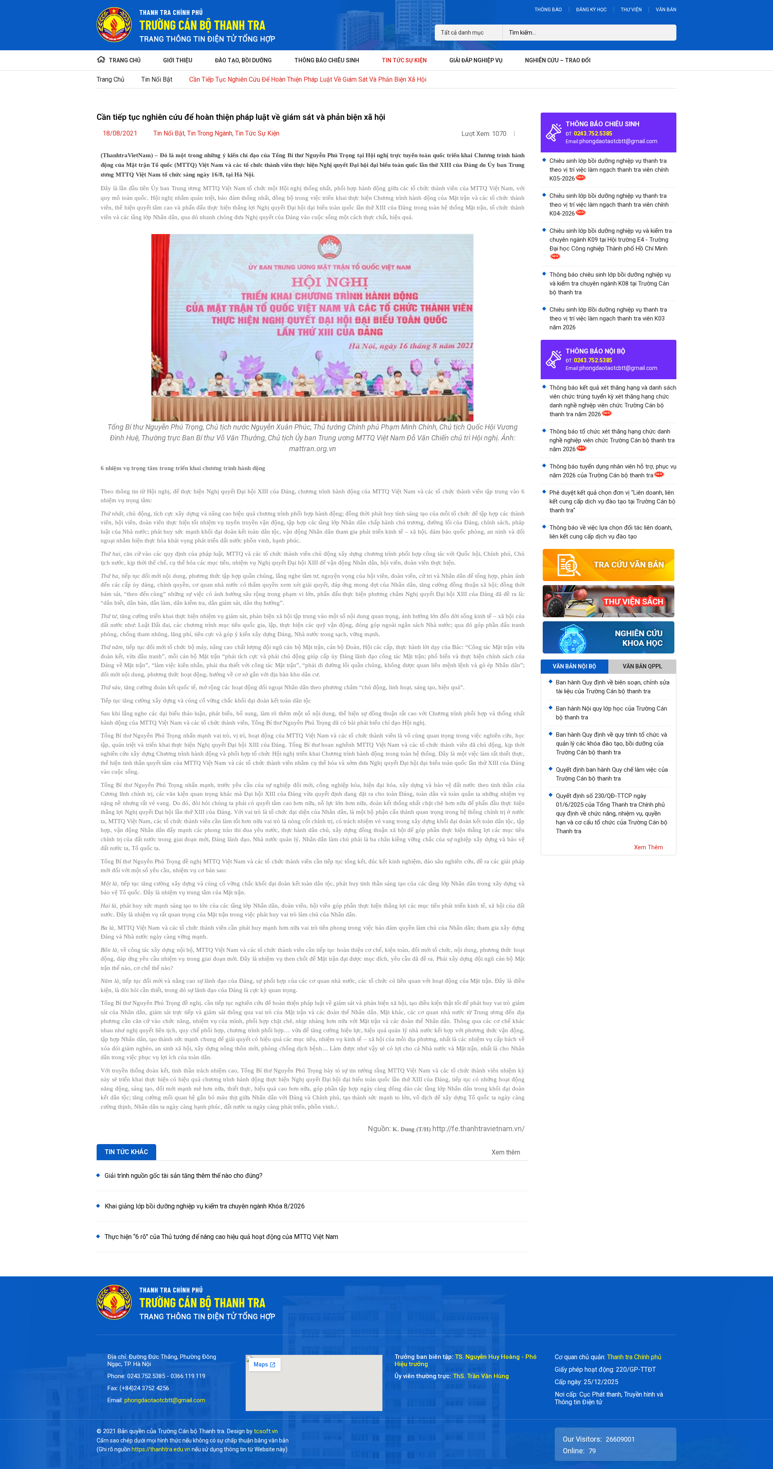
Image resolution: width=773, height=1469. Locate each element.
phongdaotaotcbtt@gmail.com (618, 141)
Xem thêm (507, 1152)
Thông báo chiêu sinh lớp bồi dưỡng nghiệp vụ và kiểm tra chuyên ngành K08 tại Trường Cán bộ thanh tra (610, 283)
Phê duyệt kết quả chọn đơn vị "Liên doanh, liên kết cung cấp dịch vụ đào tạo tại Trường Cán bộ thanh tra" (613, 501)
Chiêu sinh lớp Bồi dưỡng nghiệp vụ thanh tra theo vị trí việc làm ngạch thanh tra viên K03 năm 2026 (608, 318)
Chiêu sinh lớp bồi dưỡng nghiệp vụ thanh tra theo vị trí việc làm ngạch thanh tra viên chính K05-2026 (609, 169)
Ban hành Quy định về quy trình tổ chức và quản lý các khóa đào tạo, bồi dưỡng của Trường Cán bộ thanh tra (611, 743)
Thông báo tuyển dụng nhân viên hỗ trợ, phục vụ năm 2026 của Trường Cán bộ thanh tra (613, 471)
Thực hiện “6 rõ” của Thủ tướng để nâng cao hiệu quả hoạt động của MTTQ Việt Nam (221, 1237)
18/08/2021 (120, 133)
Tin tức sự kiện (257, 133)
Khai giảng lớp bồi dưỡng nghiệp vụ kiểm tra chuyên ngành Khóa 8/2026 (205, 1206)
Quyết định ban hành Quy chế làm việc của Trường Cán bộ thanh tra (612, 774)
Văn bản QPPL (642, 666)
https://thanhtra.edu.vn (161, 1449)
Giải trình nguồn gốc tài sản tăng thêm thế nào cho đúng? (183, 1175)
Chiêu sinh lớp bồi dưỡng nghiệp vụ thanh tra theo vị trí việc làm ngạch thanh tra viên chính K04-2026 (609, 204)
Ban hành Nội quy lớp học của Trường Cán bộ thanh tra (611, 713)
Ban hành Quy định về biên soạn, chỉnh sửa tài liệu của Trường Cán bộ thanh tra (613, 687)
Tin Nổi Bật (156, 79)
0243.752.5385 (593, 133)
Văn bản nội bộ (574, 666)
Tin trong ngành (209, 133)
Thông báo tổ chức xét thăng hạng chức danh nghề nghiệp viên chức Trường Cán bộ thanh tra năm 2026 (612, 440)
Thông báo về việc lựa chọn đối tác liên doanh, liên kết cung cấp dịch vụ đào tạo (611, 532)
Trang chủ (110, 79)
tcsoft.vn (266, 1431)
